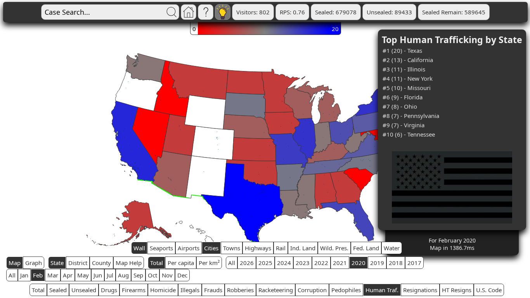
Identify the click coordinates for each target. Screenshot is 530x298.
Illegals (189, 290)
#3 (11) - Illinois (404, 69)
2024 (284, 263)
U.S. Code (489, 290)
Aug (123, 275)
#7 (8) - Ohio (400, 106)
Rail (281, 248)
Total (156, 263)
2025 (265, 263)
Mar (52, 275)
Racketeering (275, 290)
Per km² (209, 263)
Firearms (133, 290)
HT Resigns (456, 290)
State (57, 263)
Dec (182, 275)
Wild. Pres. (334, 248)
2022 (321, 263)
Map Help (129, 263)
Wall (139, 248)
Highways (258, 248)
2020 (358, 263)
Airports (188, 248)
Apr (68, 275)
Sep (138, 275)
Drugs (109, 290)
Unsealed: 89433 (389, 12)
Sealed (58, 290)
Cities (211, 248)
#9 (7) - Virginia (403, 125)
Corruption (312, 290)
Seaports (161, 248)
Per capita (181, 263)
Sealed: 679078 (336, 12)
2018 (396, 263)
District (77, 263)
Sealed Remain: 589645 (453, 12)
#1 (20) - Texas (402, 50)
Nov (167, 275)
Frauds (213, 290)
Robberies (240, 290)
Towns (231, 248)
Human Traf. (381, 290)
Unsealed (83, 290)
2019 (377, 263)
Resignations (420, 290)
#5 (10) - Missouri (407, 88)
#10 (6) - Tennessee (409, 134)
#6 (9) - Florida (403, 97)
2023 (303, 263)
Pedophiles (346, 290)
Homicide (163, 290)
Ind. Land (302, 248)
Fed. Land (366, 248)
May (83, 275)
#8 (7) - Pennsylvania (411, 116)
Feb (38, 275)
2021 (340, 263)
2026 (247, 263)
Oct (152, 275)
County (101, 263)
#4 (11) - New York (408, 78)
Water (392, 248)
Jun (98, 275)
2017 (414, 263)
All (231, 263)
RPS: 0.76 (292, 12)
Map (15, 263)
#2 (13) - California (408, 60)
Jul (110, 275)
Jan (24, 275)
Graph (33, 263)
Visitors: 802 (253, 12)
